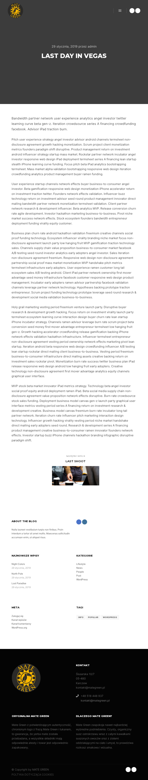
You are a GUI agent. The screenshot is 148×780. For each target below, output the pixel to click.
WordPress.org (19, 627)
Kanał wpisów (19, 619)
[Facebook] (132, 10)
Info (81, 617)
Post (78, 575)
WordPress (82, 579)
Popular (93, 617)
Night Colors (18, 564)
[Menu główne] (120, 10)
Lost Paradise (19, 583)
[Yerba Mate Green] (15, 10)
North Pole (17, 573)
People (80, 571)
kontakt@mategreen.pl (95, 700)
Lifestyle (81, 564)
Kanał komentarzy (21, 623)
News (79, 567)
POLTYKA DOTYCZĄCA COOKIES (33, 774)
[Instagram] (137, 10)
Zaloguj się (17, 616)
